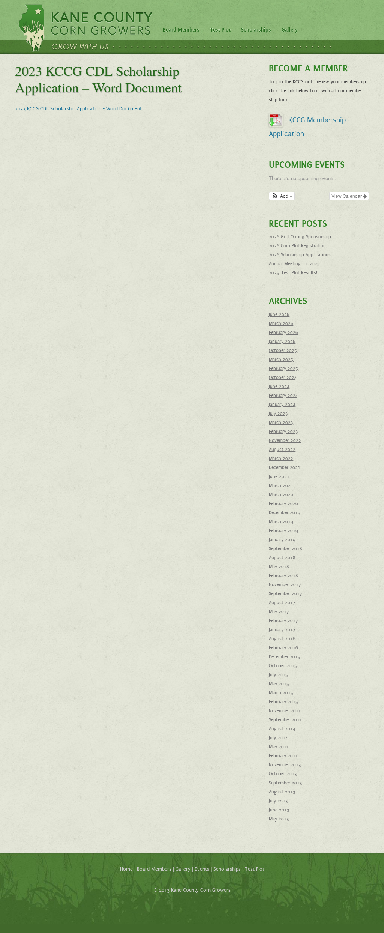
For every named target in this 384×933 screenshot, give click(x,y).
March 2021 (281, 485)
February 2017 (283, 620)
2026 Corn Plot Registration (297, 245)
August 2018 (282, 557)
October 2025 (283, 350)
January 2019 (282, 539)
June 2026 (279, 314)
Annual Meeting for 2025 (294, 263)
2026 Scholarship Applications (300, 254)
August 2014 (282, 728)
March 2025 (281, 359)
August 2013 (282, 792)
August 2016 (282, 638)
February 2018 (283, 575)
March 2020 (281, 494)
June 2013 (279, 810)
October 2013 (283, 773)
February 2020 (283, 503)
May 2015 (279, 683)
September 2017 (285, 593)
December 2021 (284, 467)
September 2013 (285, 783)
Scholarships (256, 30)
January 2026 (282, 341)
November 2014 (285, 710)
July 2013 (278, 801)
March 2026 (281, 323)
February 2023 (283, 431)
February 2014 (283, 755)
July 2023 (278, 413)
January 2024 (282, 404)
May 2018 (279, 566)
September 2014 (285, 719)
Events (202, 869)
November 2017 (285, 584)
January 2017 (282, 629)
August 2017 (282, 602)
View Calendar (347, 196)
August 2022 (282, 449)
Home (126, 869)
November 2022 (285, 440)
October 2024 (283, 377)
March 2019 (281, 521)
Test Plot (220, 30)
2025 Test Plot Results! (293, 272)
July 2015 (278, 674)
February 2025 (283, 368)
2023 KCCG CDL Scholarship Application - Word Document (78, 109)
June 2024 (279, 386)
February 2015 (283, 701)
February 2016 (283, 647)
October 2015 (283, 665)
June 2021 (279, 476)
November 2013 (285, 764)
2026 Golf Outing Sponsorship (300, 236)
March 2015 (281, 692)
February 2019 (283, 530)
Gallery (290, 30)
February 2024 (283, 395)
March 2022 (281, 458)
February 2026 (283, 332)
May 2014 (279, 746)
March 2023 (281, 422)
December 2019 (284, 512)
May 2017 (279, 611)
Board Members (181, 30)
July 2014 (278, 737)
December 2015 (285, 656)
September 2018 (285, 548)
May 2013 (279, 819)
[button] (281, 196)
